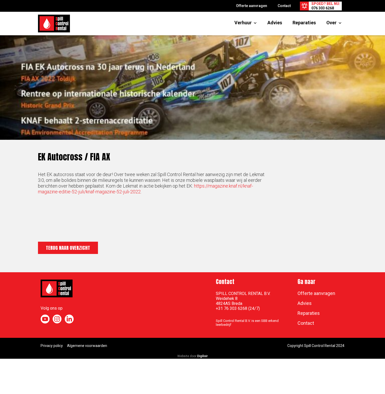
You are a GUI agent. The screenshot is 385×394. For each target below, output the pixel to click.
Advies (274, 22)
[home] (54, 23)
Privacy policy (52, 346)
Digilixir (202, 356)
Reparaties (304, 22)
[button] (243, 23)
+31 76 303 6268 (231, 308)
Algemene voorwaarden (87, 346)
